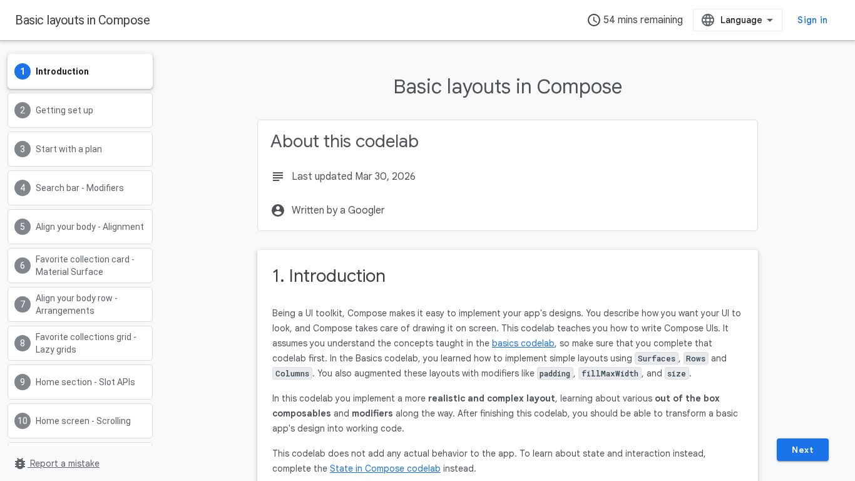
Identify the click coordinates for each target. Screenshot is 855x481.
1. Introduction (329, 276)
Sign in (812, 20)
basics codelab (523, 343)
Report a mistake (56, 463)
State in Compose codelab (385, 468)
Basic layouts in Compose (82, 20)
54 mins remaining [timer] (634, 20)
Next (802, 449)
